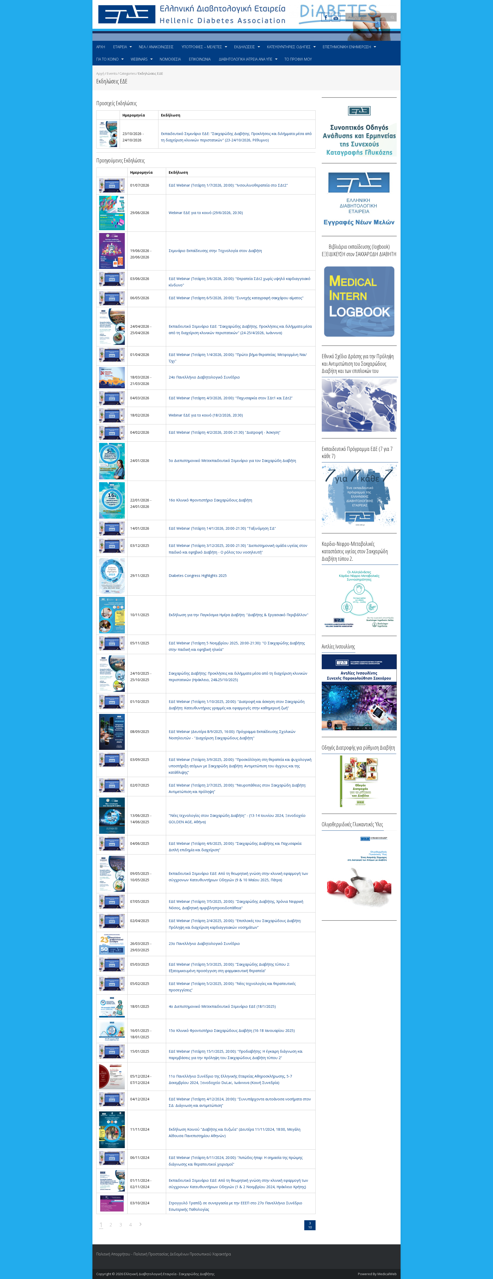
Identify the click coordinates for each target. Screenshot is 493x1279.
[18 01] (112, 1006)
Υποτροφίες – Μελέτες (202, 46)
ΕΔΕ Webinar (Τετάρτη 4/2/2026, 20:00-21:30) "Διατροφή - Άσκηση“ (224, 432)
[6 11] (112, 1157)
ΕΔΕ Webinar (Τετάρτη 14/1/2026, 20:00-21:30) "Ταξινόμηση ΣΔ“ (222, 528)
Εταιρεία (120, 46)
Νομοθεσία (170, 59)
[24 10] (112, 673)
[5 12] (112, 1076)
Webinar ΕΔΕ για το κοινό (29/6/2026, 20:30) (206, 212)
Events (112, 73)
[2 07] (112, 785)
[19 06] (112, 250)
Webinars (139, 59)
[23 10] (108, 133)
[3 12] (112, 545)
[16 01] (112, 1030)
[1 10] (112, 701)
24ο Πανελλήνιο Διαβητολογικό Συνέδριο (204, 377)
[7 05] (112, 901)
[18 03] (112, 377)
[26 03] (112, 943)
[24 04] (112, 326)
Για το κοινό (107, 59)
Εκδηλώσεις (244, 46)
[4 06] (112, 843)
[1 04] (112, 354)
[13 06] (112, 815)
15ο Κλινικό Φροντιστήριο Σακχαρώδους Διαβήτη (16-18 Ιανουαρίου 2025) (232, 1030)
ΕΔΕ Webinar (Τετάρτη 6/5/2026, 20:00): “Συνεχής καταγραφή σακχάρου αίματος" (236, 297)
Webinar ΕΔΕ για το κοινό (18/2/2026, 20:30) (206, 415)
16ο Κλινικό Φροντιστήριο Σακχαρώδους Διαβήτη (210, 500)
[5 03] (112, 964)
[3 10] (112, 1202)
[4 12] (112, 1099)
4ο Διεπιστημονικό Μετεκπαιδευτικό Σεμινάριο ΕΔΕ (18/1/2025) (222, 1006)
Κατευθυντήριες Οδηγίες (289, 46)
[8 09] (112, 731)
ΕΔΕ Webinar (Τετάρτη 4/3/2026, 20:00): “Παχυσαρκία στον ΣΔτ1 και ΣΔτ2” (230, 397)
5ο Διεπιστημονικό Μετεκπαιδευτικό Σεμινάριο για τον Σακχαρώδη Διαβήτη (232, 460)
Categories (127, 73)
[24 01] (112, 460)
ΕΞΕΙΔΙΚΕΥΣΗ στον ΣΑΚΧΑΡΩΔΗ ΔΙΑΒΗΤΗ (359, 254)
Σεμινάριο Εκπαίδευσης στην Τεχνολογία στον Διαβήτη (215, 250)
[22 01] (112, 500)
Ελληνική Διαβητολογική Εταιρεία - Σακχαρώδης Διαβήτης (169, 1274)
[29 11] (112, 575)
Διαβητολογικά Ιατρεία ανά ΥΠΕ (245, 59)
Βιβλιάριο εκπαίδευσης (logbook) (359, 246)
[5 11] (112, 643)
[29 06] (112, 212)
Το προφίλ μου (298, 59)
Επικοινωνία (200, 59)
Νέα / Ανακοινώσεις (156, 46)
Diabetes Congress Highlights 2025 (198, 575)
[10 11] (112, 614)
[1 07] (112, 185)
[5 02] (112, 983)
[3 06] (112, 278)
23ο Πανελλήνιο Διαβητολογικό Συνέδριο (204, 943)
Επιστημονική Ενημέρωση (347, 46)
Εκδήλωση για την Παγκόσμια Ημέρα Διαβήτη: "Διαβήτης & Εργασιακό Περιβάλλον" (238, 614)
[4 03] (112, 397)
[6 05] (112, 297)
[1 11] (112, 1180)
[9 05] (112, 873)
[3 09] (112, 759)
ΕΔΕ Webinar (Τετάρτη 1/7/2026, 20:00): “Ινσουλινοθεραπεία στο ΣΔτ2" (228, 185)
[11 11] (112, 1129)
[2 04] (112, 920)
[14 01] (112, 528)
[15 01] (112, 1051)
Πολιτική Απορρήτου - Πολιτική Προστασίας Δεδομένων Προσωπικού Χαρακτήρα (163, 1254)
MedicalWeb (387, 1274)
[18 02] (112, 415)
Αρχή (100, 46)
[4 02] (112, 432)
